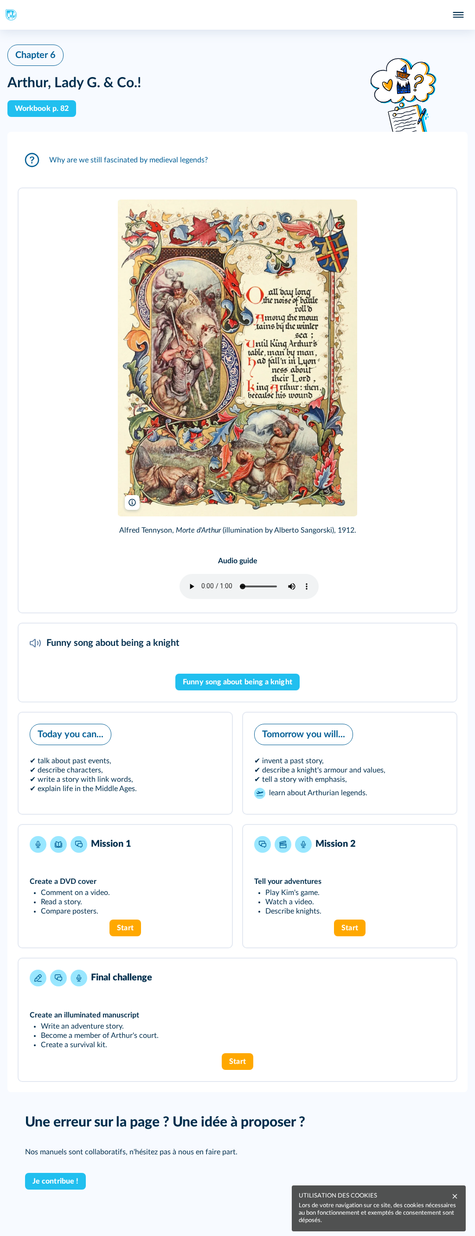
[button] (237, 160)
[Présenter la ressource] (435, 208)
